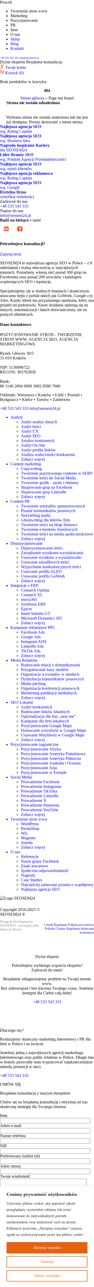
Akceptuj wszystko (47, 1248)
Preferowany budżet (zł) (20, 1156)
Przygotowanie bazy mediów (45, 669)
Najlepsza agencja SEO (40, 889)
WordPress (30, 824)
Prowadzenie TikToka (39, 791)
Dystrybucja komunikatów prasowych (52, 679)
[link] (7, 233)
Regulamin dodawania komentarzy (80, 930)
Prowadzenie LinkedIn (39, 796)
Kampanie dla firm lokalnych (45, 721)
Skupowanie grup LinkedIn (43, 492)
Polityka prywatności (81, 925)
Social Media (21, 777)
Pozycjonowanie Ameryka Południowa (53, 754)
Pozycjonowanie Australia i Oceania (51, 763)
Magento (28, 838)
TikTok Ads (30, 651)
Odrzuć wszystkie (47, 1276)
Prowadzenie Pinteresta (40, 805)
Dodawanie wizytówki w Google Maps (53, 730)
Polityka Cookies (55, 928)
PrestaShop (30, 828)
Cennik (48, 925)
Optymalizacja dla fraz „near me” (48, 716)
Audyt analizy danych (39, 422)
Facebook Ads (33, 632)
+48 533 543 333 (9, 57)
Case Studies (31, 880)
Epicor (26, 609)
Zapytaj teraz (10, 254)
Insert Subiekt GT (35, 613)
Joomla (27, 842)
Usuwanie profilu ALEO (41, 571)
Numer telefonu (13, 1136)
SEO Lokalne (21, 702)
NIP (3, 1146)
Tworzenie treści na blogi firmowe (49, 524)
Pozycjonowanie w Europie (44, 772)
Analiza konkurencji (37, 440)
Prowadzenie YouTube (39, 810)
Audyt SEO (30, 436)
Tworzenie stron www (29, 819)
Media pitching (33, 683)
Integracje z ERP (24, 585)
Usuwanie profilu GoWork (43, 576)
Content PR (20, 501)
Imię (3, 1115)
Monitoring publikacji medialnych (49, 693)
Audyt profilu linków (38, 450)
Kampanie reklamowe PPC (32, 627)
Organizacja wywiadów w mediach (50, 674)
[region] (47, 1236)
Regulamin (60, 925)
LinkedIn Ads (32, 646)
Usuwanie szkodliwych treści (45, 562)
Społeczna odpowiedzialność (45, 870)
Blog (14, 44)
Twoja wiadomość (15, 1176)
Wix (24, 833)
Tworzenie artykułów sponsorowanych (53, 506)
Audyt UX (30, 431)
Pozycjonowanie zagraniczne (34, 744)
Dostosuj (47, 1262)
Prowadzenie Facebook (40, 782)
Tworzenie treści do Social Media (48, 478)
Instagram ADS (33, 641)
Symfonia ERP (33, 604)
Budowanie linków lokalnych (45, 711)
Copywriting (31, 468)
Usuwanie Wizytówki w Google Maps (52, 735)
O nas (15, 852)
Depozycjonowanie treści (42, 548)
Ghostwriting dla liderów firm (45, 520)
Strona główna (32, 98)
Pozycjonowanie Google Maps (46, 725)
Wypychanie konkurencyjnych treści (51, 567)
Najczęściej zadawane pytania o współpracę (57, 884)
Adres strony (10, 1166)
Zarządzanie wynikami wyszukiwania (52, 553)
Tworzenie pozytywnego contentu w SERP (56, 473)
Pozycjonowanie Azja (39, 768)
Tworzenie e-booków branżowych (49, 529)
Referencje (30, 856)
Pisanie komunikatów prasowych (48, 510)
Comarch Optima (35, 590)
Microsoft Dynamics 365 (41, 618)
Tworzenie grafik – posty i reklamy (50, 482)
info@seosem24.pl (29, 57)
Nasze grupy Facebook (40, 861)
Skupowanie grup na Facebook (46, 487)
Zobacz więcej (33, 459)
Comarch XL (32, 595)
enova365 (29, 599)
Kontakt (17, 48)
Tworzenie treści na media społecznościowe (57, 534)
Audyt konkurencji (36, 707)
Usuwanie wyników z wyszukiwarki (51, 557)
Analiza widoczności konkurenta (48, 454)
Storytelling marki (35, 515)
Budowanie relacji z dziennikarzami (50, 665)
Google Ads (31, 637)
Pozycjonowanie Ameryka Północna (51, 758)
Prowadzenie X (33, 800)
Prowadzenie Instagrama (41, 786)
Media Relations (23, 660)
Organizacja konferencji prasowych (50, 688)
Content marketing (25, 464)
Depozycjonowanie (26, 543)
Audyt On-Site (33, 445)
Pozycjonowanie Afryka (41, 749)
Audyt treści (31, 426)
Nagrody (28, 875)
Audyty (16, 417)
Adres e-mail (10, 1125)
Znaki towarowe (34, 866)
